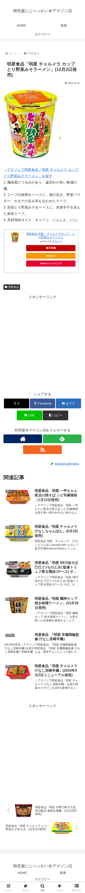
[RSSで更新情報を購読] (42, 449)
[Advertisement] (42, 342)
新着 (63, 873)
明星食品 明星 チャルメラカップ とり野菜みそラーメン (50, 235)
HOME (22, 873)
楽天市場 (51, 248)
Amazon (51, 255)
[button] (55, 415)
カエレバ (57, 241)
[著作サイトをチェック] (22, 438)
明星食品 (13, 287)
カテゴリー (42, 879)
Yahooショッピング (50, 263)
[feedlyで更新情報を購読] (62, 438)
